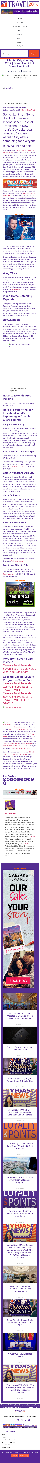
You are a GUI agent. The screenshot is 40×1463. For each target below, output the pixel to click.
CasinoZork (20, 42)
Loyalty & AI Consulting (20, 26)
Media (20, 30)
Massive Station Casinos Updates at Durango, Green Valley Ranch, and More (20, 1015)
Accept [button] (14, 1455)
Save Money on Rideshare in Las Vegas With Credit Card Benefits (20, 1146)
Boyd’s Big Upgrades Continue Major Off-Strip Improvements (20, 1288)
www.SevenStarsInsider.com (19, 729)
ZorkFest (20, 34)
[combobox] (14, 53)
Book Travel (20, 22)
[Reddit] (25, 779)
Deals (18, 38)
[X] (11, 779)
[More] (4, 783)
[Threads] (18, 779)
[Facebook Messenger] (8, 779)
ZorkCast (26, 844)
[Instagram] (14, 1420)
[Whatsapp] (21, 779)
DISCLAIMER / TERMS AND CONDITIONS (9, 1444)
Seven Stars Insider (29, 110)
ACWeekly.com (17, 289)
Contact (4, 1437)
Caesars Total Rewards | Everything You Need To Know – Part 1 (18, 687)
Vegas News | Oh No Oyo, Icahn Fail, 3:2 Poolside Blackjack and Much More (20, 1112)
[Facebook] (4, 779)
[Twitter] (18, 1420)
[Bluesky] (15, 779)
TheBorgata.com (17, 466)
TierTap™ (20, 46)
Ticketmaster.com (17, 561)
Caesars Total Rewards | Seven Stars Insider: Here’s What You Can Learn (19, 668)
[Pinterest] (32, 779)
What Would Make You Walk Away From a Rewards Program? (20, 1179)
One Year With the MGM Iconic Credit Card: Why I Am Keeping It (20, 1213)
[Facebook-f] (11, 1420)
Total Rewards (27, 743)
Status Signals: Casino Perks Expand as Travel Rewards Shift (20, 1322)
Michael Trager (10, 813)
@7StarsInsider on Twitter (21, 748)
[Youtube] (29, 1420)
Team (3, 1434)
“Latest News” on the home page (14, 746)
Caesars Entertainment (11, 743)
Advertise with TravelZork (9, 1440)
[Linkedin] (28, 779)
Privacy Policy (6, 1447)
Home (20, 18)
